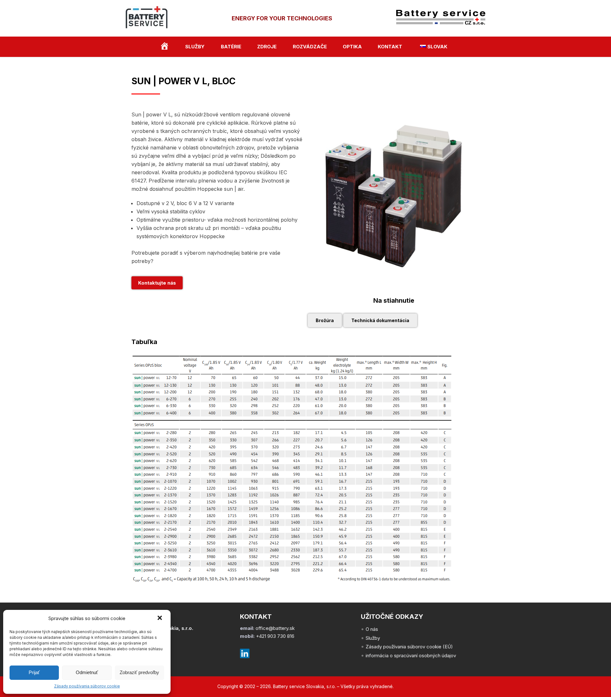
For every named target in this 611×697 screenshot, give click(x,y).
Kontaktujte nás (157, 283)
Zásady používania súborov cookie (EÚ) (409, 647)
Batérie (231, 47)
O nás (372, 629)
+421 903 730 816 (275, 636)
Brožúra (325, 320)
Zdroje (267, 47)
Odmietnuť (87, 672)
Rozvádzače (310, 47)
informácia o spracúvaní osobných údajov (411, 655)
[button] (160, 618)
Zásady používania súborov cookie (87, 686)
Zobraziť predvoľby (139, 672)
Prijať (34, 672)
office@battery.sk (275, 628)
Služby (195, 47)
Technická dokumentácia (380, 320)
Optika (352, 47)
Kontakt (390, 47)
